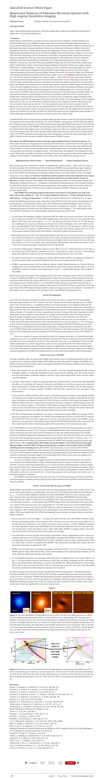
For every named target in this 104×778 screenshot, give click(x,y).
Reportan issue (60, 763)
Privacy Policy (62, 776)
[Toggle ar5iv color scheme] (11, 775)
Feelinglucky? (42, 763)
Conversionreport (51, 763)
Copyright (51, 776)
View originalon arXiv (70, 763)
